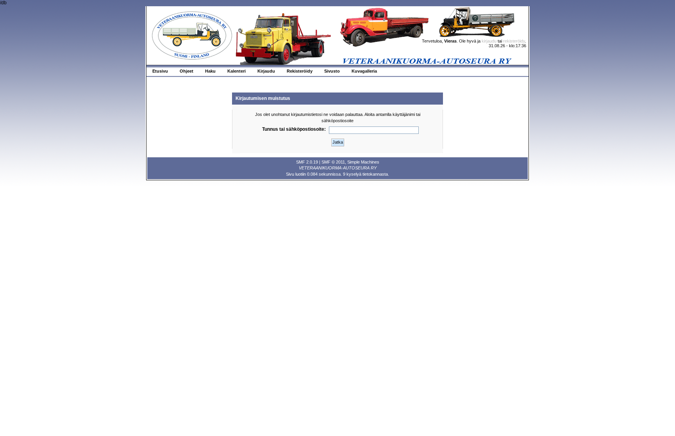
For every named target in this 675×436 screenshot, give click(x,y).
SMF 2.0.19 (307, 162)
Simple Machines (363, 162)
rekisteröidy (514, 41)
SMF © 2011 (333, 162)
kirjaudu (489, 41)
